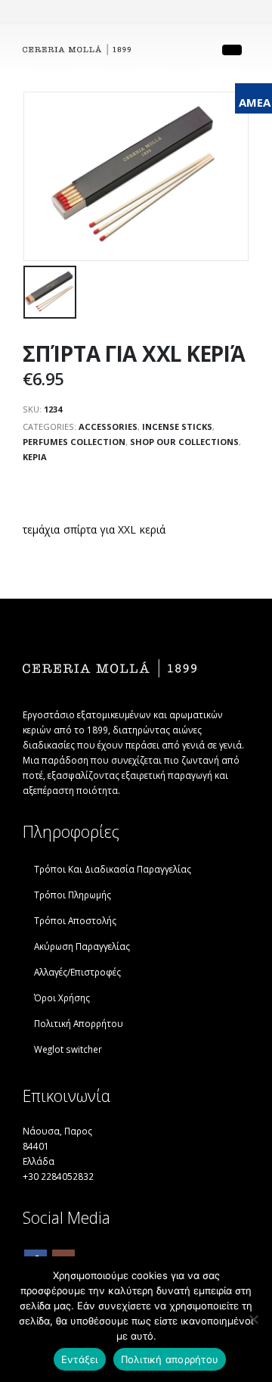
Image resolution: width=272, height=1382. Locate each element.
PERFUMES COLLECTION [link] (74, 441)
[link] (77, 50)
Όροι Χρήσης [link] (62, 997)
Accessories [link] (108, 426)
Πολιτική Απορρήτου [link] (78, 1023)
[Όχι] (253, 1319)
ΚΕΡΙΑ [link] (35, 456)
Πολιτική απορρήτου (170, 1359)
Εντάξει (79, 1359)
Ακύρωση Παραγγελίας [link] (82, 946)
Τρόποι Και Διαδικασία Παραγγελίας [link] (112, 869)
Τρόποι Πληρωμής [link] (72, 895)
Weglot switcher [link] (68, 1049)
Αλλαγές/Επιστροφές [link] (77, 972)
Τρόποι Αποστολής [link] (75, 920)
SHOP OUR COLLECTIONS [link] (184, 441)
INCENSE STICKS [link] (177, 426)
